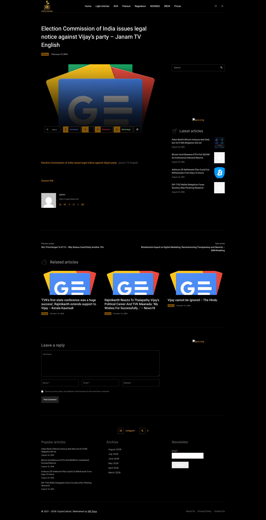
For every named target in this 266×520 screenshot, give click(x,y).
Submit (180, 465)
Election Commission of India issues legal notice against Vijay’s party (79, 163)
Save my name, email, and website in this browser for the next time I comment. (77, 391)
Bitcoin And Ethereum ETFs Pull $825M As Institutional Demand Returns (191, 156)
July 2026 (113, 454)
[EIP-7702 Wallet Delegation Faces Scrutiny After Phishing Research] (219, 187)
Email (175, 451)
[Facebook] (69, 204)
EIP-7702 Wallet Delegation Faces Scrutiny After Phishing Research (188, 186)
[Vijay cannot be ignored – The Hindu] (196, 283)
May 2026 (113, 463)
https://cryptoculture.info (69, 199)
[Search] (221, 67)
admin (62, 194)
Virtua (45, 54)
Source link (47, 181)
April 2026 (113, 468)
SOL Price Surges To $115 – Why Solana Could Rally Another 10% (72, 247)
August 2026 (114, 449)
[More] (137, 129)
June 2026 (113, 458)
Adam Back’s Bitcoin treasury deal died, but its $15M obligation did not (191, 141)
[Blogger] (60, 204)
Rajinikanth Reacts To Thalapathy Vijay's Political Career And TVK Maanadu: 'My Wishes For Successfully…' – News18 (132, 304)
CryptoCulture (64, 511)
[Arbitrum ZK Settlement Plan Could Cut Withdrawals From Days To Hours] (219, 172)
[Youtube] (82, 204)
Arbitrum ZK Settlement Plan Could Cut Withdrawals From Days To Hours (190, 171)
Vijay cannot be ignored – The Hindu (192, 300)
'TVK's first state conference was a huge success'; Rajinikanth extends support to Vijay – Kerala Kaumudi (68, 304)
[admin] (48, 200)
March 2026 (114, 472)
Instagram (130, 430)
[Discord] (65, 204)
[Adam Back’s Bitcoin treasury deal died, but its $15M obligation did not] (219, 142)
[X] (222, 6)
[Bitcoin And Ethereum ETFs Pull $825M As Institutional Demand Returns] (219, 157)
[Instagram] (215, 6)
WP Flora (92, 511)
